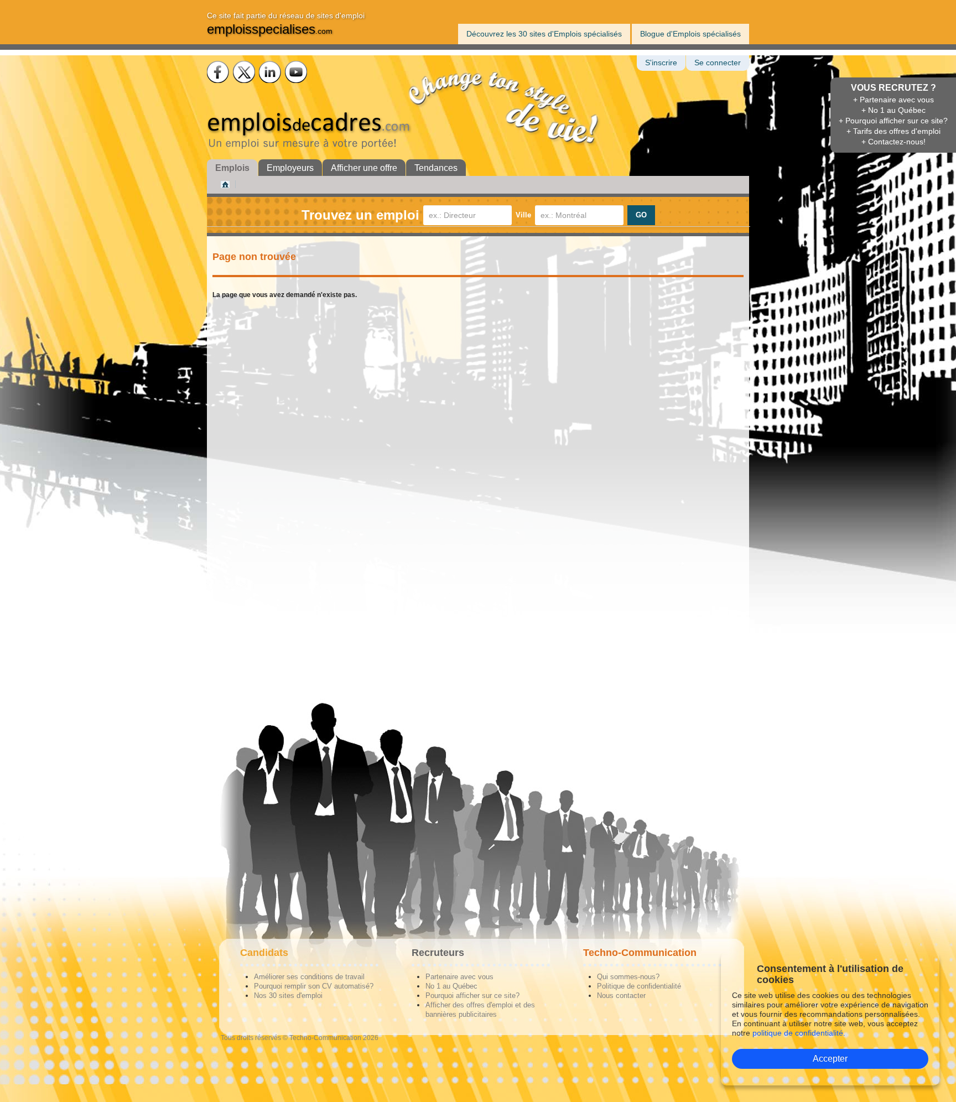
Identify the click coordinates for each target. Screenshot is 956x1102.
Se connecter (717, 63)
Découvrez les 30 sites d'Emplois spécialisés (544, 33)
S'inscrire (661, 63)
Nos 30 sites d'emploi (288, 995)
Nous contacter (621, 995)
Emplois (232, 168)
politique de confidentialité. (798, 1032)
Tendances (436, 168)
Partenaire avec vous (459, 977)
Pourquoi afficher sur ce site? (472, 995)
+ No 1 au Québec (893, 110)
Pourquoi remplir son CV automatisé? (313, 986)
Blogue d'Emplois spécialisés (690, 33)
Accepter (830, 1058)
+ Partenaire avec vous (893, 99)
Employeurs (290, 168)
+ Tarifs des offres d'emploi (893, 131)
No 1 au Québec (451, 986)
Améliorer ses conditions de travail (309, 977)
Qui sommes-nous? (628, 977)
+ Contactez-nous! (893, 141)
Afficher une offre (364, 168)
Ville (523, 215)
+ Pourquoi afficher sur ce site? (893, 120)
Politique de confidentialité (639, 986)
